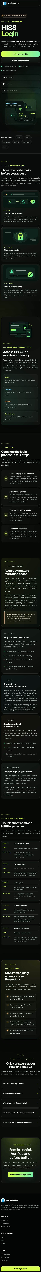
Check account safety (20, 60)
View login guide (20, 1269)
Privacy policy (5, 1254)
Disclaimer (4, 1260)
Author (3, 1240)
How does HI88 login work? (13, 1084)
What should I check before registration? (18, 1113)
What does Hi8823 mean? (12, 1093)
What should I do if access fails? (15, 1103)
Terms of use (5, 1257)
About (3, 1237)
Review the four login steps (20, 1175)
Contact (3, 1243)
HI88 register (5, 1223)
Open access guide (20, 54)
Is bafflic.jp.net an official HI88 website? (18, 1122)
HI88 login (4, 1220)
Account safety (6, 1226)
